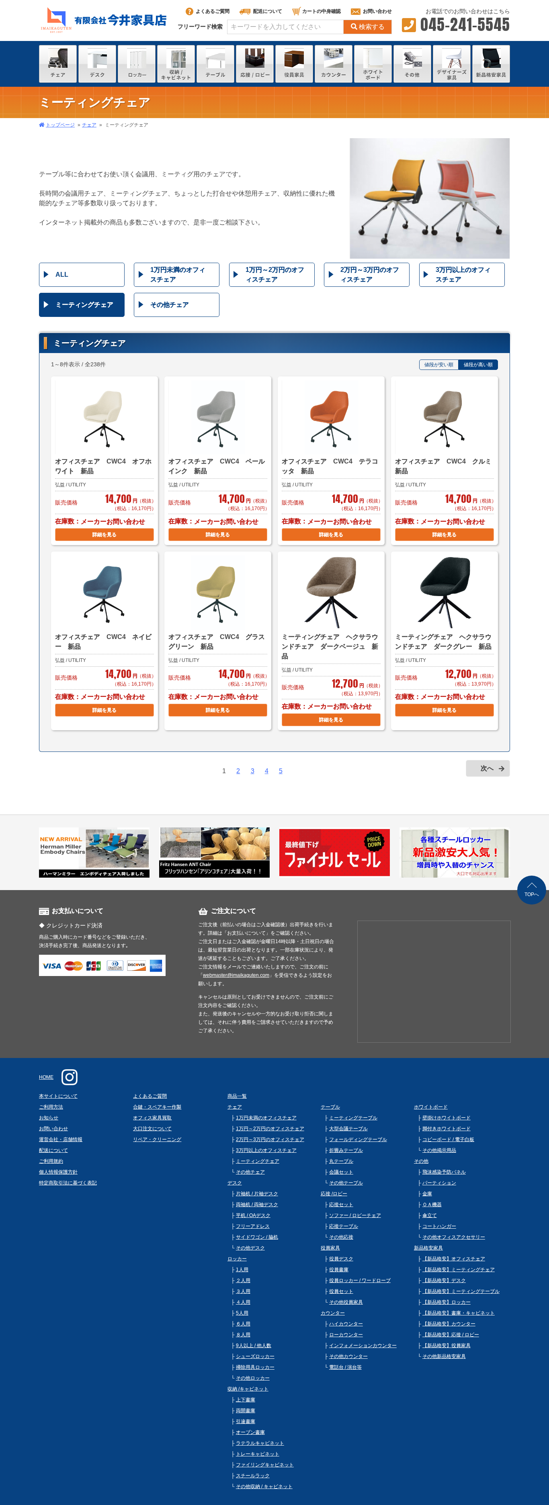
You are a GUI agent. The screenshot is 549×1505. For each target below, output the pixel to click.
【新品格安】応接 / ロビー (450, 1335)
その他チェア (169, 304)
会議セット (341, 1172)
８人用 (243, 1335)
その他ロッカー (253, 1378)
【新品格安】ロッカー (446, 1302)
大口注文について (152, 1128)
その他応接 (341, 1237)
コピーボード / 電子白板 (448, 1139)
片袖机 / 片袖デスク (257, 1194)
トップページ (60, 125)
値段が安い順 (438, 365)
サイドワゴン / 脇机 (257, 1237)
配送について (267, 11)
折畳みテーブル (346, 1150)
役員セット (341, 1291)
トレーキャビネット (257, 1454)
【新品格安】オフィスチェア (453, 1259)
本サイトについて (58, 1096)
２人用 (243, 1280)
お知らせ (48, 1118)
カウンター (333, 1313)
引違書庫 (245, 1421)
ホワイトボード (431, 1107)
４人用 (243, 1302)
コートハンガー (439, 1226)
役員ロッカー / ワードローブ (360, 1280)
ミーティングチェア (84, 304)
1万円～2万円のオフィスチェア (275, 274)
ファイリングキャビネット (265, 1465)
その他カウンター (348, 1356)
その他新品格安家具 (444, 1356)
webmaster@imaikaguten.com (236, 975)
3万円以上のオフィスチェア (463, 274)
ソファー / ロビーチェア (355, 1215)
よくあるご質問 (212, 11)
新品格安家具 (428, 1248)
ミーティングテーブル (353, 1118)
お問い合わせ (377, 11)
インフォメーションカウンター (363, 1345)
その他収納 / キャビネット (264, 1486)
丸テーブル (341, 1161)
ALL (61, 274)
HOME (46, 1077)
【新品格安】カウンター (448, 1324)
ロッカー (237, 1259)
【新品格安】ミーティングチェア (458, 1269)
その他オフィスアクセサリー (453, 1237)
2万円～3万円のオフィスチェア (369, 274)
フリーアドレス (253, 1226)
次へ (487, 768)
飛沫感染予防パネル (444, 1172)
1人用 (242, 1269)
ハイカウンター (346, 1324)
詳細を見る (104, 534)
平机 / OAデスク (253, 1215)
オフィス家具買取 (152, 1118)
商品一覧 (237, 1096)
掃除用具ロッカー (255, 1367)
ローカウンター (346, 1335)
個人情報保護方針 (58, 1172)
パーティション (439, 1183)
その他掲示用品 (439, 1150)
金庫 (427, 1194)
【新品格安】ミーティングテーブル (461, 1291)
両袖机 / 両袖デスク (257, 1204)
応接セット (341, 1204)
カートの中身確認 (321, 11)
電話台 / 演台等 (345, 1367)
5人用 (242, 1313)
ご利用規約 (51, 1161)
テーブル (330, 1107)
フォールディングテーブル (358, 1139)
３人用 (243, 1291)
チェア (89, 125)
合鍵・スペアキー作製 (157, 1107)
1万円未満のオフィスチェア (177, 274)
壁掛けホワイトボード (446, 1118)
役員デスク (341, 1259)
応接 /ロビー (334, 1194)
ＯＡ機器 (432, 1204)
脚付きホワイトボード (446, 1128)
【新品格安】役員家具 (446, 1345)
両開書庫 (245, 1410)
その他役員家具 (346, 1302)
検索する (372, 26)
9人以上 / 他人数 (253, 1345)
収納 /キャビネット (247, 1389)
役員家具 (330, 1248)
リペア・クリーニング (157, 1139)
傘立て (429, 1215)
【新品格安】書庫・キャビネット (458, 1313)
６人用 (243, 1324)
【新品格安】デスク (444, 1280)
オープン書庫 (250, 1432)
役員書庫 (338, 1269)
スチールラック (253, 1475)
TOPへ (531, 894)
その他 (421, 1161)
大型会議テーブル (348, 1128)
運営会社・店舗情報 (60, 1139)
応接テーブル (343, 1226)
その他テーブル (346, 1183)
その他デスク (250, 1248)
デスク (234, 1183)
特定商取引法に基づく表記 (68, 1183)
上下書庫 (245, 1400)
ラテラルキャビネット (260, 1443)
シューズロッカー (255, 1356)
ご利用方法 (51, 1107)
